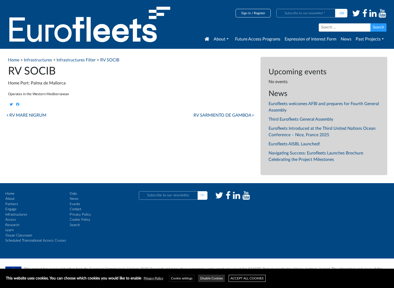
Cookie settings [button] (181, 278)
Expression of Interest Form (310, 39)
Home (9, 193)
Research (12, 225)
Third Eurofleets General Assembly (301, 119)
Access (10, 219)
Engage (11, 209)
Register (259, 13)
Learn (9, 230)
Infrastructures (16, 214)
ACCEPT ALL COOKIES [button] (247, 278)
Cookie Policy (80, 219)
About (219, 39)
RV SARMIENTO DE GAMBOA (223, 115)
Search (75, 225)
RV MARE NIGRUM (27, 115)
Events (75, 204)
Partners (11, 204)
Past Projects (368, 39)
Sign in (246, 13)
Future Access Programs (257, 39)
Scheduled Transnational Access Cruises (35, 240)
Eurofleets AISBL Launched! (294, 144)
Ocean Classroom (18, 235)
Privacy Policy (80, 214)
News (346, 39)
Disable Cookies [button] (211, 278)
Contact (75, 209)
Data (73, 193)
